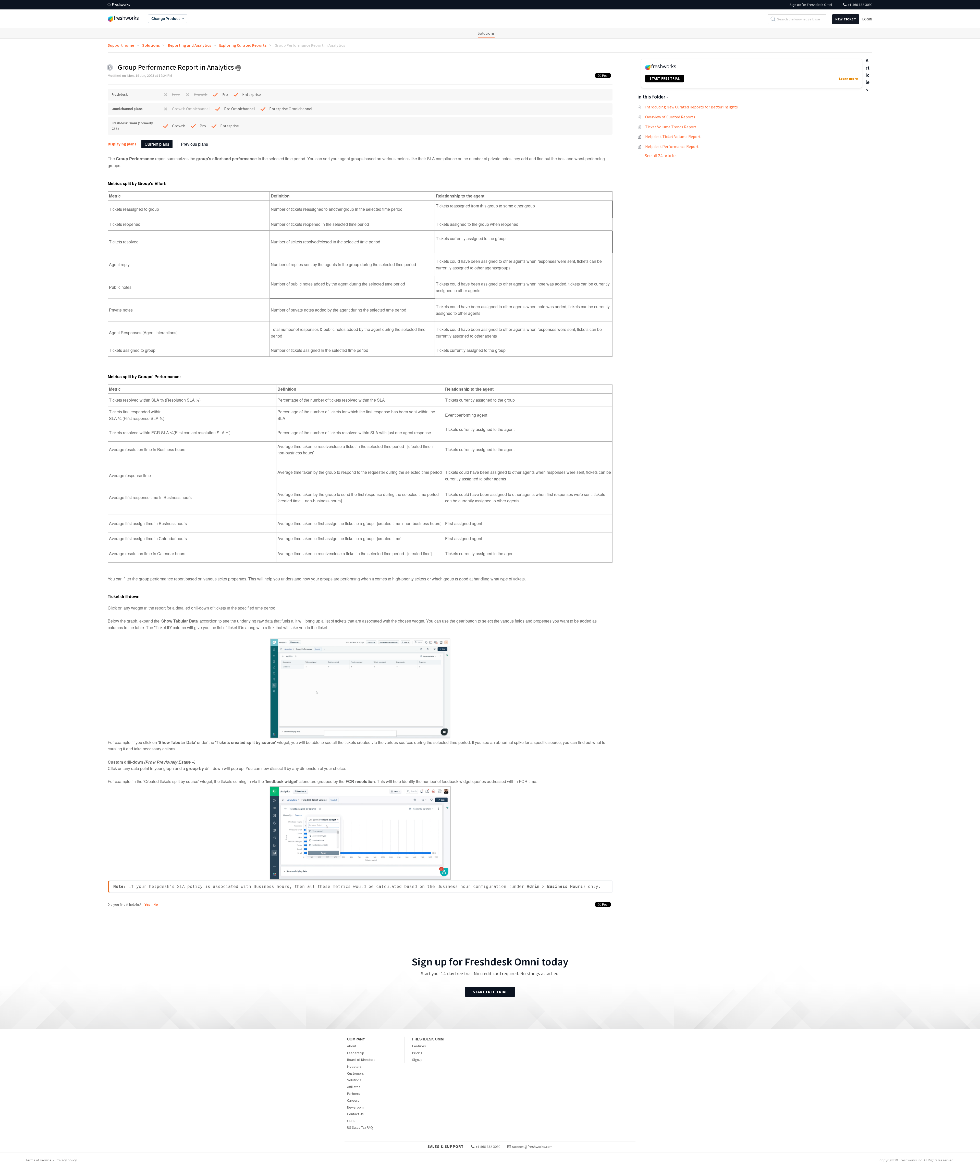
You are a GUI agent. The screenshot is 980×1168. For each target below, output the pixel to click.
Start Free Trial (490, 991)
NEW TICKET (845, 19)
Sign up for (811, 4)
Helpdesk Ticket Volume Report (673, 136)
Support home (121, 45)
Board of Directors (361, 1059)
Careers (353, 1100)
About (351, 1046)
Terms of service (39, 1160)
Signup (417, 1059)
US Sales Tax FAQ (360, 1127)
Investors (354, 1066)
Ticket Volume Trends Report (670, 126)
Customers (355, 1073)
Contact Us (355, 1114)
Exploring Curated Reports (242, 45)
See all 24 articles (661, 155)
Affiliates (353, 1087)
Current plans (157, 144)
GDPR (351, 1121)
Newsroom (355, 1107)
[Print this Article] (238, 68)
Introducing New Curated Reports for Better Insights (691, 106)
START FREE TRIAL (665, 78)
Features (419, 1046)
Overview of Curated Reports (670, 116)
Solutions (486, 33)
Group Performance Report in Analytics (310, 45)
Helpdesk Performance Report (672, 146)
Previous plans (194, 144)
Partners (353, 1093)
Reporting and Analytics (189, 45)
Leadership (355, 1053)
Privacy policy (66, 1160)
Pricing (417, 1053)
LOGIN (867, 19)
